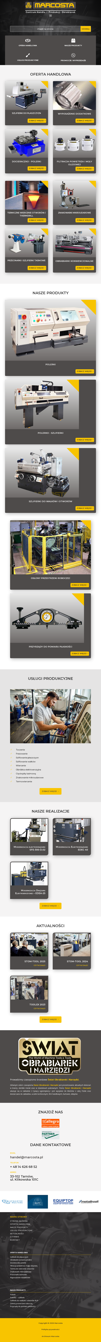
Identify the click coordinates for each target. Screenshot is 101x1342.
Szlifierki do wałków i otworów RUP (24, 1300)
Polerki (13, 1294)
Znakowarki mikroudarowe (20, 1272)
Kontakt (15, 1240)
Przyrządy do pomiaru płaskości (22, 1306)
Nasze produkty (19, 1227)
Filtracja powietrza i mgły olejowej (23, 1266)
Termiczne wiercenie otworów (22, 1269)
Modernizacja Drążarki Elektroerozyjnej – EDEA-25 (30, 892)
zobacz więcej (36, 120)
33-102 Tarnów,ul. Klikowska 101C (24, 1178)
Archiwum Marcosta (50, 1336)
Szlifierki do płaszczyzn (19, 1257)
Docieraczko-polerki (18, 1263)
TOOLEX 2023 (37, 1004)
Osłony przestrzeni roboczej (21, 1303)
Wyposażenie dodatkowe (20, 1277)
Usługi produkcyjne (21, 1230)
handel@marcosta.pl (26, 1157)
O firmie (14, 1236)
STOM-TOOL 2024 (77, 961)
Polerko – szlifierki (17, 1297)
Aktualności (17, 1233)
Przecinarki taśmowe (18, 1274)
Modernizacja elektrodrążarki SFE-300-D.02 (29, 848)
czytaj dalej (39, 965)
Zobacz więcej (49, 791)
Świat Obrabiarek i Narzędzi (63, 1079)
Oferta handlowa (20, 1224)
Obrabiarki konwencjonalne (21, 1260)
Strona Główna (19, 1221)
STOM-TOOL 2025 (35, 961)
